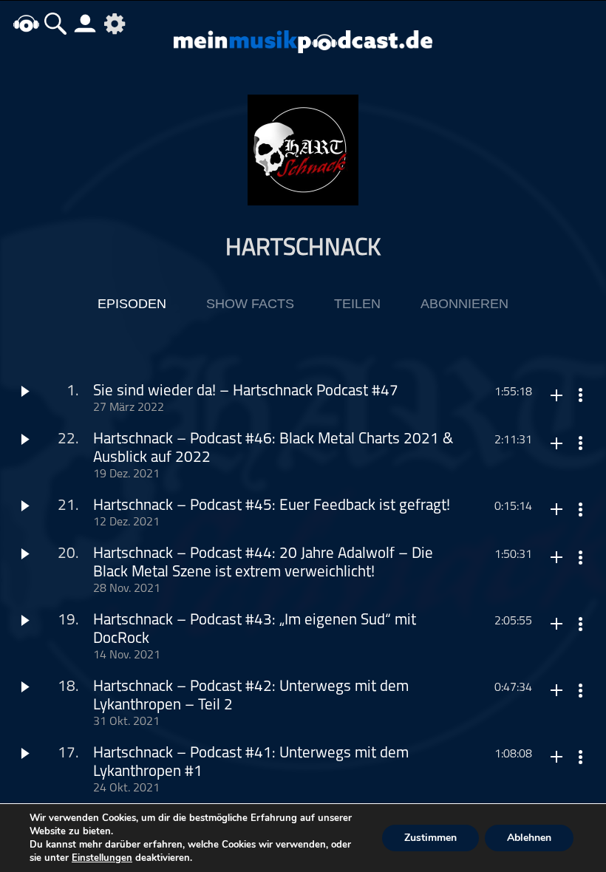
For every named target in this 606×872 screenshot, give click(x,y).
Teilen (357, 303)
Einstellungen (102, 858)
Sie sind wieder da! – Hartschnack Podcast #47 (245, 391)
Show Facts (250, 303)
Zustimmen (430, 838)
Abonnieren (464, 303)
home (26, 23)
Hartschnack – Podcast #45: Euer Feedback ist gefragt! (271, 506)
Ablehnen (529, 838)
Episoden (132, 303)
